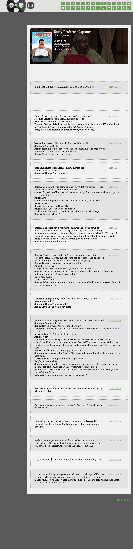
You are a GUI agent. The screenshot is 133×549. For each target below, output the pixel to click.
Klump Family (61, 46)
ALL (63, 3)
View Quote (115, 86)
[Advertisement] (77, 102)
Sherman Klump (62, 49)
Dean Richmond (62, 43)
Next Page (124, 499)
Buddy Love (60, 40)
